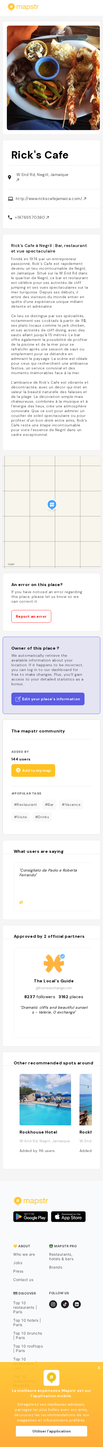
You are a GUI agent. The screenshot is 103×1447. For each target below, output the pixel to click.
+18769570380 (30, 217)
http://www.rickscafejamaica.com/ (49, 198)
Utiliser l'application (51, 1431)
